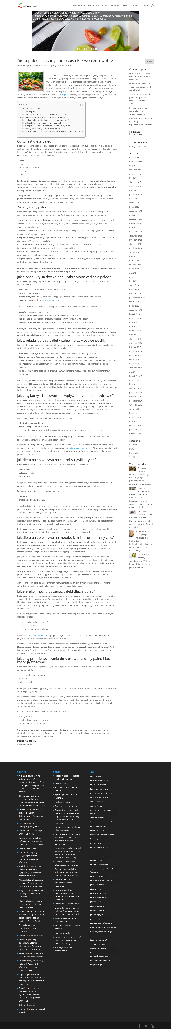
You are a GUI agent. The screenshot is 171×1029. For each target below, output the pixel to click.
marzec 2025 (135, 223)
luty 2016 (133, 421)
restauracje (94, 936)
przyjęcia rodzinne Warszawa (101, 923)
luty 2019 (133, 326)
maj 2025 (133, 215)
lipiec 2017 (134, 363)
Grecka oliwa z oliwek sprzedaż (101, 822)
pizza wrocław (95, 889)
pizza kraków (111, 880)
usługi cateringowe (97, 964)
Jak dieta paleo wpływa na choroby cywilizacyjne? (41, 123)
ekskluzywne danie (97, 817)
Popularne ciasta (62, 933)
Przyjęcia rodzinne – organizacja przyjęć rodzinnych (28, 928)
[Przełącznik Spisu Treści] (80, 105)
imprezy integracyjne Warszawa (102, 834)
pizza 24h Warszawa (98, 876)
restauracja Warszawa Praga (101, 931)
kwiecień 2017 (135, 376)
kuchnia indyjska (96, 843)
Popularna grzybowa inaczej (67, 806)
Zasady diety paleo (29, 111)
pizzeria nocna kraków (98, 897)
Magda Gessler (61, 783)
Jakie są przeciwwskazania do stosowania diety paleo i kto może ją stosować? (52, 131)
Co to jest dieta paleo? (31, 109)
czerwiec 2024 (135, 236)
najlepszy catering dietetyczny (101, 856)
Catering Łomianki (27, 1005)
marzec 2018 (135, 330)
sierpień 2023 (135, 252)
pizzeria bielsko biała (98, 893)
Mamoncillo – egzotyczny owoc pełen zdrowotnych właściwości (140, 86)
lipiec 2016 (134, 413)
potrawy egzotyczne (97, 910)
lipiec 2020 (134, 306)
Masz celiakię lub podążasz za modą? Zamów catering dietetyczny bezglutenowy (31, 883)
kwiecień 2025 (135, 219)
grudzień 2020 (135, 289)
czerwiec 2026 (135, 161)
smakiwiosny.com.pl (41, 65)
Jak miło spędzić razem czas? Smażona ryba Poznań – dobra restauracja (68, 940)
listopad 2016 (135, 396)
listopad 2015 (135, 433)
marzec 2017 (135, 380)
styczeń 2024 (135, 244)
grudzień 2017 (135, 343)
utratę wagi (61, 94)
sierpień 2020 (135, 301)
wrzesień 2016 (135, 405)
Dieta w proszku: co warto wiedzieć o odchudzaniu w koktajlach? (141, 76)
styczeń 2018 (135, 339)
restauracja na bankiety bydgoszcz (103, 927)
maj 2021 (133, 273)
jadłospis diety (48, 340)
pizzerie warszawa (97, 906)
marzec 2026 (135, 174)
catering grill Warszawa (99, 797)
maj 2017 (133, 372)
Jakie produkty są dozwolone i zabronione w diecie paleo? (45, 114)
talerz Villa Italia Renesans (100, 960)
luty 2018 (133, 334)
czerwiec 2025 (135, 211)
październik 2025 (137, 194)
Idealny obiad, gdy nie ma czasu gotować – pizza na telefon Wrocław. (30, 904)
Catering (115, 5)
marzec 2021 (135, 277)
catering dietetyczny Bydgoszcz (102, 793)
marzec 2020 (135, 318)
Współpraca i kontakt (98, 5)
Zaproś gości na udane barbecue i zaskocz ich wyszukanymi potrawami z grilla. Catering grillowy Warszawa (30, 994)
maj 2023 (133, 256)
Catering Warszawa (27, 848)
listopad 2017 (135, 347)
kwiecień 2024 (135, 240)
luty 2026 (133, 178)
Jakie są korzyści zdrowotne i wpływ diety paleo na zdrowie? (45, 120)
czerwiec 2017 (135, 367)
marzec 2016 (135, 417)
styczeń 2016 (135, 425)
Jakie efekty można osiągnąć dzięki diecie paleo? (41, 129)
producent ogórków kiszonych (101, 919)
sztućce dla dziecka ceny (99, 956)
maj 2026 (133, 165)
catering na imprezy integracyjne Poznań (102, 812)
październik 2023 (137, 248)
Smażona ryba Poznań (98, 940)
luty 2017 (133, 384)
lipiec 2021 (134, 268)
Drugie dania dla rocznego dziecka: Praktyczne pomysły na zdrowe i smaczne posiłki (67, 911)
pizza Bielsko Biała (97, 880)
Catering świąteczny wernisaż (32, 935)
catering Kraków (96, 806)
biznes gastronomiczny (98, 785)
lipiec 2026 (134, 157)
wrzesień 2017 (135, 355)
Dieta (124, 5)
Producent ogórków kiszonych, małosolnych (139, 471)
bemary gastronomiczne (99, 780)
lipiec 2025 (134, 207)
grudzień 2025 (135, 186)
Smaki (146, 5)
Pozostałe (135, 5)
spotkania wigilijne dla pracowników (98, 950)
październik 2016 (137, 401)
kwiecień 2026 (135, 169)
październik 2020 (137, 297)
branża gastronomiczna (99, 789)
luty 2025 (133, 227)
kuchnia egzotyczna (97, 839)
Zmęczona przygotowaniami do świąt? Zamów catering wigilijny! (31, 893)
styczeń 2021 (135, 285)
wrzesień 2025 (135, 198)
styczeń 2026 (135, 182)
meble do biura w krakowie (100, 852)
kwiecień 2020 (135, 314)
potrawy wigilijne (96, 914)
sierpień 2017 (135, 359)
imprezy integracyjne (98, 830)
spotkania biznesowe (98, 944)
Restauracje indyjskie (64, 802)
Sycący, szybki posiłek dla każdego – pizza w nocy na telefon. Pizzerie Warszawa (31, 841)
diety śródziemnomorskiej (80, 448)
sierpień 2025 (135, 202)
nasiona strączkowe (97, 860)
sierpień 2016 (135, 409)
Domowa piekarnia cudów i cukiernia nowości (141, 514)
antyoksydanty (95, 776)
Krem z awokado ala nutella (67, 903)
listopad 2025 (135, 190)
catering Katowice (97, 802)
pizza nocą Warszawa (98, 885)
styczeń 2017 (135, 388)
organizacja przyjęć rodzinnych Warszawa (101, 870)
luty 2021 (133, 281)
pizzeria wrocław (96, 902)
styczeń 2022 (135, 264)
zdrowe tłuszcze (52, 300)
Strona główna (78, 5)
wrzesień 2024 (135, 231)
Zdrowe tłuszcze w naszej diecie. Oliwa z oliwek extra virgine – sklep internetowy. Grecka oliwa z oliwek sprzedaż (67, 816)
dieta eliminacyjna (36, 635)
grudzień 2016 (135, 392)
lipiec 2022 (134, 260)
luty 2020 (133, 322)
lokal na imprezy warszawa (100, 847)
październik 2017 (137, 351)
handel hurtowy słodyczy (99, 826)
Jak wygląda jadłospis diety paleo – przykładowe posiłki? (44, 117)
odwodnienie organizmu (99, 864)
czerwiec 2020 (135, 310)
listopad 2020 (135, 293)
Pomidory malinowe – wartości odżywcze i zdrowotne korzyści (138, 111)
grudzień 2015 (135, 429)
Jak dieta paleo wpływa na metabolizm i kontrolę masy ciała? (46, 126)
